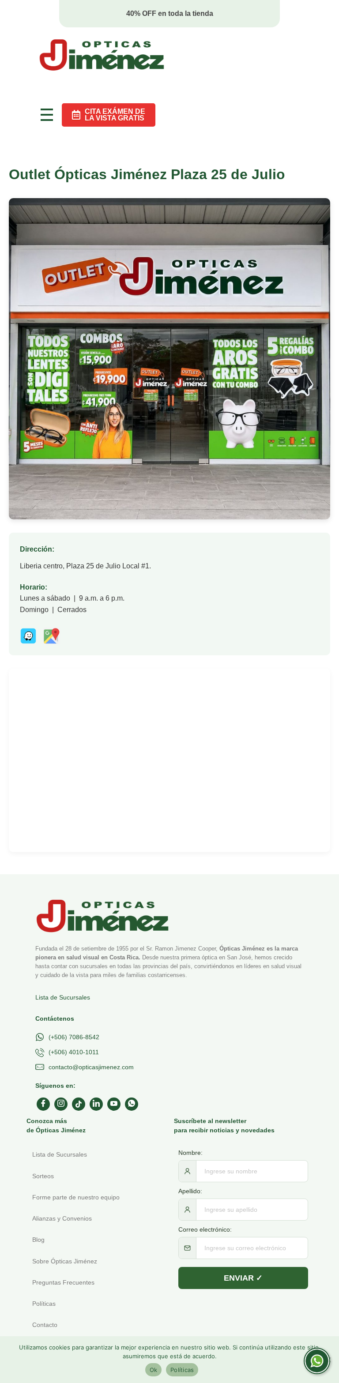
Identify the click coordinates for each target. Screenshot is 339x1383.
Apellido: (190, 1191)
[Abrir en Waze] (28, 636)
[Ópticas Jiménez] (101, 55)
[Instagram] (61, 1104)
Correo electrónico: (205, 1229)
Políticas (182, 1369)
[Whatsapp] (131, 1104)
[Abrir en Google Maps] (51, 636)
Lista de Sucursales (62, 997)
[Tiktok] (78, 1104)
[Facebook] (43, 1104)
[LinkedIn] (96, 1104)
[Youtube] (114, 1104)
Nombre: (190, 1152)
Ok (154, 1369)
